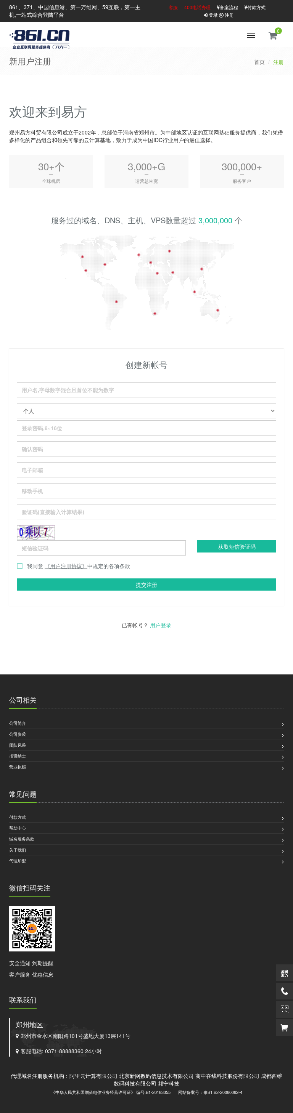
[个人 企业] (146, 410)
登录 (213, 14)
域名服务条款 (21, 839)
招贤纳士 (17, 756)
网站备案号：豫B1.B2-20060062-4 (210, 1092)
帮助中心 (17, 828)
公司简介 (17, 723)
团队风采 (17, 745)
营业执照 (17, 767)
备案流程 (229, 7)
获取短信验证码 (237, 546)
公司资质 (17, 734)
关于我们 (17, 850)
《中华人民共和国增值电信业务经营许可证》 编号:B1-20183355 (111, 1092)
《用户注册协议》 (66, 566)
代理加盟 (17, 860)
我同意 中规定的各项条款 (78, 566)
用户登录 (160, 625)
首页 (259, 62)
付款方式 (256, 7)
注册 (229, 14)
